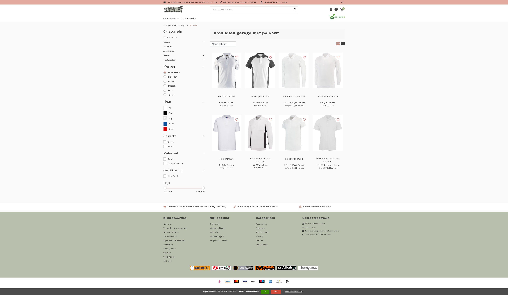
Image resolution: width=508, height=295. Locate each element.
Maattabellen (262, 244)
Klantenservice (170, 236)
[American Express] (271, 282)
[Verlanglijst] (336, 10)
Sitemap (167, 252)
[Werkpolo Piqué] (226, 70)
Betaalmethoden (171, 232)
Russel (171, 90)
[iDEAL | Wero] (220, 282)
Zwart (171, 113)
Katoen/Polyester (175, 163)
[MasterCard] (237, 282)
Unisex (170, 142)
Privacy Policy (169, 248)
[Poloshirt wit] (226, 132)
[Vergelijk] (343, 2)
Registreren (215, 224)
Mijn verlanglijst (217, 236)
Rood (171, 129)
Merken (259, 240)
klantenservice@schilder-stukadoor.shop (322, 231)
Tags (183, 25)
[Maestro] (262, 282)
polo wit (193, 25)
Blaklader (172, 77)
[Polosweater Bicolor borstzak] (260, 132)
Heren (170, 146)
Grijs (171, 118)
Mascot (171, 86)
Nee (276, 292)
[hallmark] (337, 16)
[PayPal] (228, 282)
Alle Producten (262, 232)
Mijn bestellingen (217, 228)
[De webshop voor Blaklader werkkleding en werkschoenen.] (200, 267)
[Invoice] (288, 282)
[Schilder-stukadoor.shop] (174, 9)
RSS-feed (167, 261)
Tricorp (171, 95)
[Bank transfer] (254, 282)
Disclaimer (168, 244)
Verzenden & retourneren (175, 228)
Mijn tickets (215, 232)
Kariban (171, 81)
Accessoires (261, 224)
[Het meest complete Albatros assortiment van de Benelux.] (286, 267)
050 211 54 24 (309, 227)
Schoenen (260, 228)
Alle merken (174, 72)
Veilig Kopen (169, 257)
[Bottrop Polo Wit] (260, 70)
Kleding (259, 236)
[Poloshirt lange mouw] (294, 70)
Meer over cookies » (293, 292)
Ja (265, 292)
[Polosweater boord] (328, 70)
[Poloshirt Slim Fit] (294, 132)
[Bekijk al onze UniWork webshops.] (308, 267)
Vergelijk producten (218, 240)
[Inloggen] (331, 10)
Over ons (167, 224)
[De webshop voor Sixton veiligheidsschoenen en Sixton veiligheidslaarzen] (221, 267)
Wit (170, 108)
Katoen (170, 159)
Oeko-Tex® (172, 176)
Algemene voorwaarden (174, 240)
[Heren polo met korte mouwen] (328, 132)
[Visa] (246, 282)
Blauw (171, 123)
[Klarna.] (280, 282)
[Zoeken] (295, 9)
